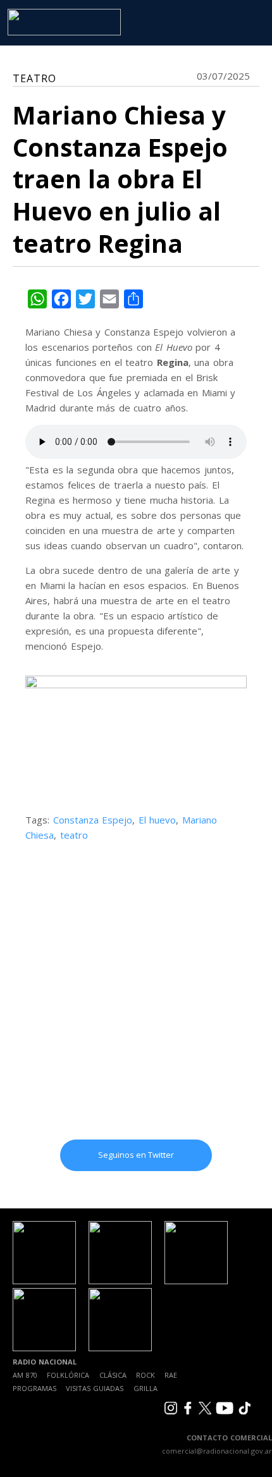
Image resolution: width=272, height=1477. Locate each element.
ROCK (145, 1375)
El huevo (157, 819)
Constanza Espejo (93, 819)
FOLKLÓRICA (68, 1375)
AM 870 (25, 1375)
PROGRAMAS (34, 1388)
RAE (170, 1375)
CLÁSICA (113, 1375)
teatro (74, 835)
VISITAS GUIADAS (94, 1388)
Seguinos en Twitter (136, 1154)
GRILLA (145, 1388)
